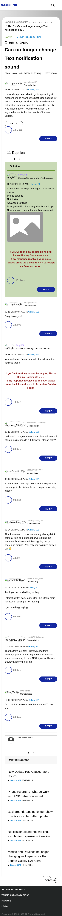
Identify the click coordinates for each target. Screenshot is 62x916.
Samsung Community (16, 21)
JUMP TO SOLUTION (28, 37)
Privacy (6, 898)
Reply (48, 139)
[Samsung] (9, 4)
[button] (52, 83)
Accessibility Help (12, 887)
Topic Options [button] (51, 29)
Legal (5, 904)
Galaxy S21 (32, 90)
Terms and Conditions (14, 893)
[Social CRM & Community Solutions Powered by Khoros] (49, 877)
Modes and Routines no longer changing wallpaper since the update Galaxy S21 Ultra (28, 854)
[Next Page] (24, 159)
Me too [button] (13, 124)
